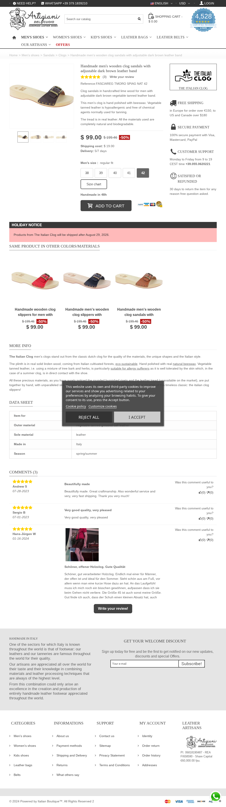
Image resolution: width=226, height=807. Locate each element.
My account (152, 723)
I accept (137, 417)
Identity (147, 736)
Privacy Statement (112, 755)
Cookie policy (76, 406)
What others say (67, 775)
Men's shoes (32, 37)
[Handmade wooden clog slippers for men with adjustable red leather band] (35, 280)
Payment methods (69, 745)
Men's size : (97, 163)
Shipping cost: (92, 146)
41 (129, 173)
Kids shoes (21, 755)
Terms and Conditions (114, 765)
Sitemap (105, 745)
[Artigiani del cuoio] (34, 19)
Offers (63, 45)
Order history (151, 755)
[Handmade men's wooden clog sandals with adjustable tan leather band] (139, 280)
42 (143, 173)
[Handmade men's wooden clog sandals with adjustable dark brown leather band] (41, 96)
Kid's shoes (101, 37)
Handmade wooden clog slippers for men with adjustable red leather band (35, 312)
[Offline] (215, 796)
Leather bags (134, 37)
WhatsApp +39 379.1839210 (66, 3)
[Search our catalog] (139, 19)
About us (62, 736)
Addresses (149, 765)
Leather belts (171, 37)
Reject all (89, 417)
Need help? (26, 3)
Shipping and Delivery (71, 755)
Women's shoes (67, 37)
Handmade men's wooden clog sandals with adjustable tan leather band (139, 312)
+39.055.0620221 (198, 164)
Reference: (88, 83)
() (105, 77)
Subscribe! (191, 663)
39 (101, 173)
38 (87, 173)
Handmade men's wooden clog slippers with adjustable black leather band (87, 312)
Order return (151, 745)
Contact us (106, 736)
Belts (17, 775)
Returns (62, 765)
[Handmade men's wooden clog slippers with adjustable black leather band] (87, 280)
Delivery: (87, 151)
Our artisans (34, 45)
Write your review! (113, 608)
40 (115, 173)
